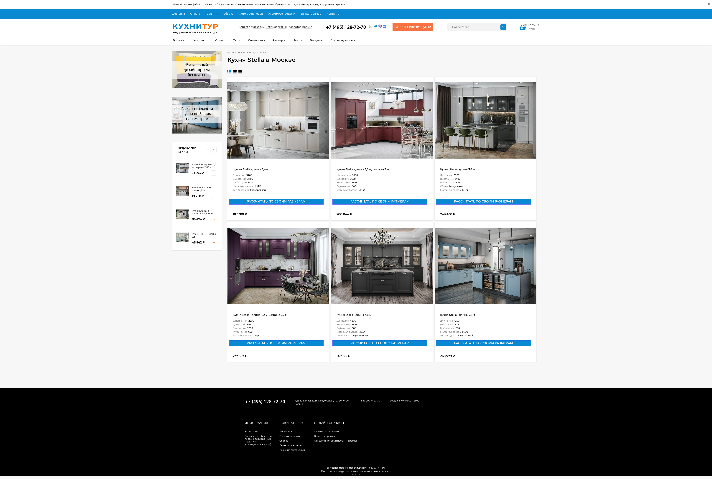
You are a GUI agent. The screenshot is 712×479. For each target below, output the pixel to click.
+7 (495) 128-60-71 (346, 27)
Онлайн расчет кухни (326, 431)
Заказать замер (311, 13)
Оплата (195, 13)
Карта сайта (251, 431)
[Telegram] (375, 26)
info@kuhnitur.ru (370, 400)
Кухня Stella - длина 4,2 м (457, 315)
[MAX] (384, 26)
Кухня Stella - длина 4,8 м (354, 315)
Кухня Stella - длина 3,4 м (250, 169)
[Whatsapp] (370, 26)
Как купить (285, 431)
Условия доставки (289, 436)
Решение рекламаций (292, 450)
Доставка (178, 13)
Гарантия (211, 13)
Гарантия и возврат (290, 445)
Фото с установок (251, 13)
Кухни (244, 52)
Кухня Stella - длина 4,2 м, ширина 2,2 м (260, 315)
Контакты (333, 13)
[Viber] (379, 26)
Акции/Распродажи (281, 13)
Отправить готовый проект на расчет (335, 440)
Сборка (228, 13)
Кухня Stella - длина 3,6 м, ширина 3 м (363, 169)
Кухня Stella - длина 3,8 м (457, 169)
